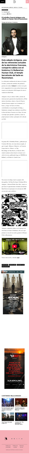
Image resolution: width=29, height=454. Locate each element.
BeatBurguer (5, 7)
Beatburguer (7, 12)
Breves (11, 7)
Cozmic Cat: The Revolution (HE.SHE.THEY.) (19, 423)
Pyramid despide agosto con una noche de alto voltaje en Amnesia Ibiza (8, 409)
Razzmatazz (6, 266)
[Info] (11, 439)
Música (16, 7)
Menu (2, 1)
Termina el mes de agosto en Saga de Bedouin (19, 409)
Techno (20, 7)
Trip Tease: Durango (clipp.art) (7, 422)
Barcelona (13, 264)
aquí (18, 257)
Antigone (5, 264)
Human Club (21, 264)
